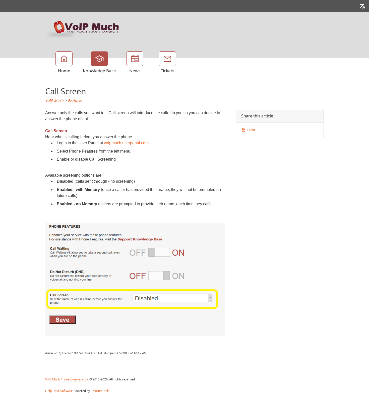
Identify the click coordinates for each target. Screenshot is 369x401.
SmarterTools (100, 391)
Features (75, 100)
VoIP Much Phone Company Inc (67, 379)
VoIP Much (55, 100)
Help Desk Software (59, 391)
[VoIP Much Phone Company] (82, 29)
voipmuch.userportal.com (126, 143)
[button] (362, 6)
